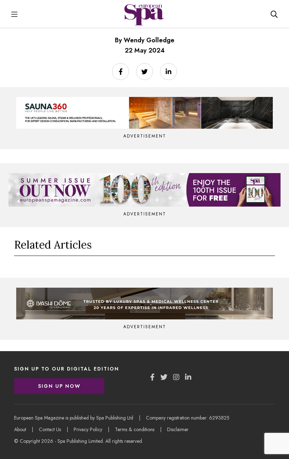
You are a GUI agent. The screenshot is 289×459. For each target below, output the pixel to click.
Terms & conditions (134, 429)
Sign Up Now (59, 386)
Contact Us (50, 429)
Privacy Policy (88, 429)
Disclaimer (178, 429)
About (20, 429)
